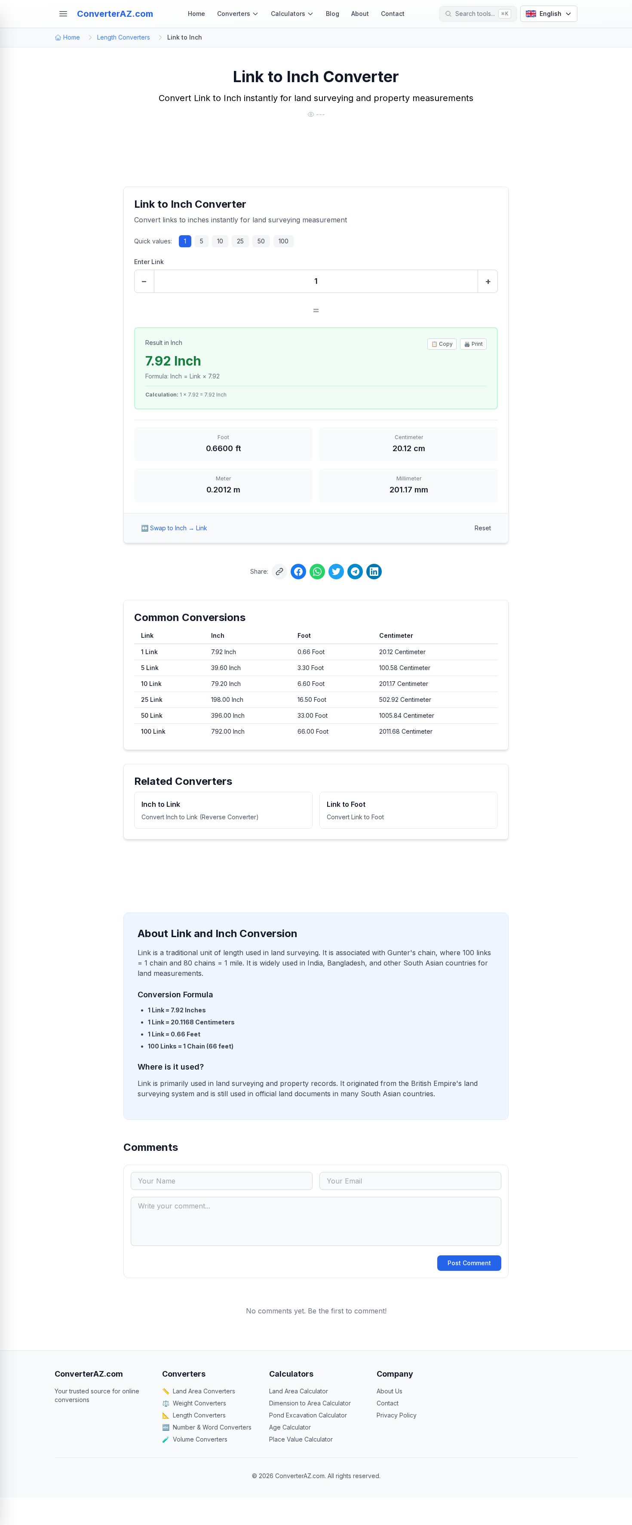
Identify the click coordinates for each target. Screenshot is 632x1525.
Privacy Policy (397, 1415)
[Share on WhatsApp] (317, 571)
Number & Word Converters (207, 1427)
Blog (332, 13)
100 (283, 241)
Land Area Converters (198, 1391)
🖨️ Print (473, 344)
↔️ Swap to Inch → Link (174, 528)
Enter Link (149, 261)
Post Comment (469, 1263)
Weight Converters (194, 1403)
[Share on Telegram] (355, 571)
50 (261, 241)
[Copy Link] (279, 571)
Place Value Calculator (301, 1439)
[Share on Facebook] (298, 571)
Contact (393, 13)
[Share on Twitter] (336, 571)
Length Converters (123, 37)
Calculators (288, 13)
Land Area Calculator (298, 1391)
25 (240, 241)
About (360, 13)
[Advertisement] (316, 153)
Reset (483, 528)
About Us (389, 1391)
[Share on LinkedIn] (374, 571)
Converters (233, 13)
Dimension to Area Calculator (310, 1403)
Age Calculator (290, 1427)
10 (220, 241)
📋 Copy (442, 344)
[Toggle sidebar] (63, 13)
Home (196, 13)
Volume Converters (194, 1439)
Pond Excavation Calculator (308, 1415)
